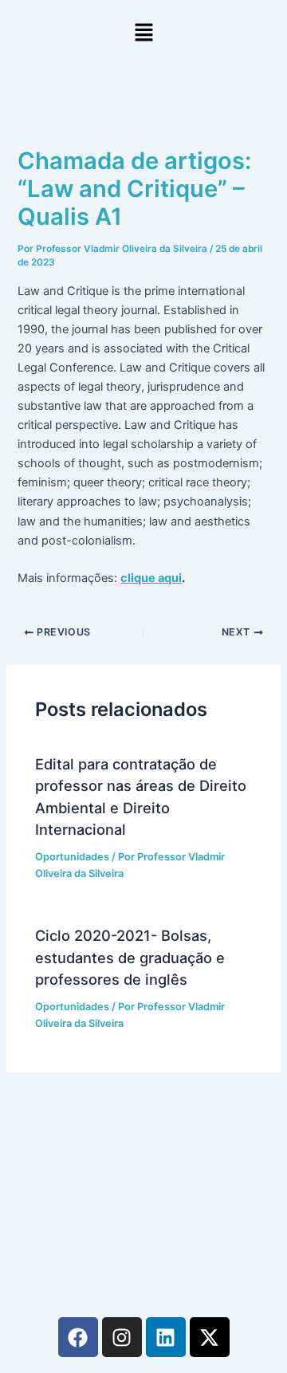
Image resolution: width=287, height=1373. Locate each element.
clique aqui (151, 578)
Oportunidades (72, 857)
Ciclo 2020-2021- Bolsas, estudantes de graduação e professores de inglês (130, 957)
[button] (143, 33)
